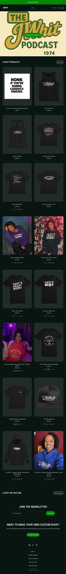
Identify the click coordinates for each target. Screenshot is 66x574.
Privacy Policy (33, 562)
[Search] (59, 8)
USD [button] (54, 8)
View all (60, 62)
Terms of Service (33, 558)
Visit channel (58, 493)
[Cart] (62, 8)
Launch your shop (33, 535)
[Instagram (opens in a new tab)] (36, 545)
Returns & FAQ (33, 566)
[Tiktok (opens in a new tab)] (33, 545)
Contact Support (33, 555)
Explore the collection (33, 35)
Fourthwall (35, 570)
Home (33, 8)
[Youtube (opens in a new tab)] (29, 545)
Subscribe (50, 513)
